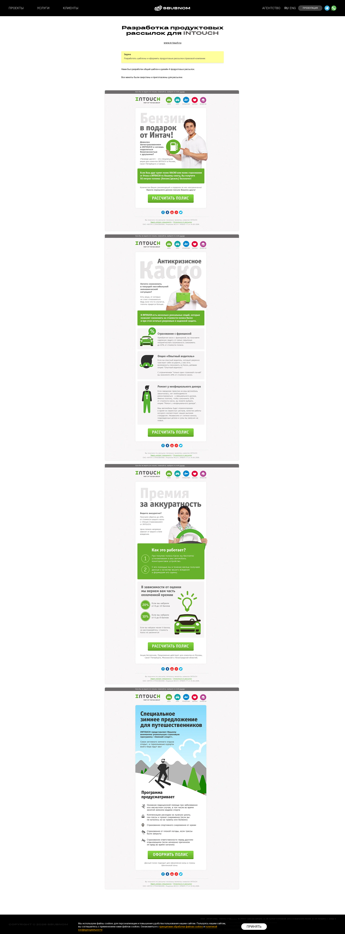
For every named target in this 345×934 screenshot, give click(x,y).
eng (293, 8)
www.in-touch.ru (172, 42)
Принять (254, 926)
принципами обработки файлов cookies (181, 926)
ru (286, 8)
